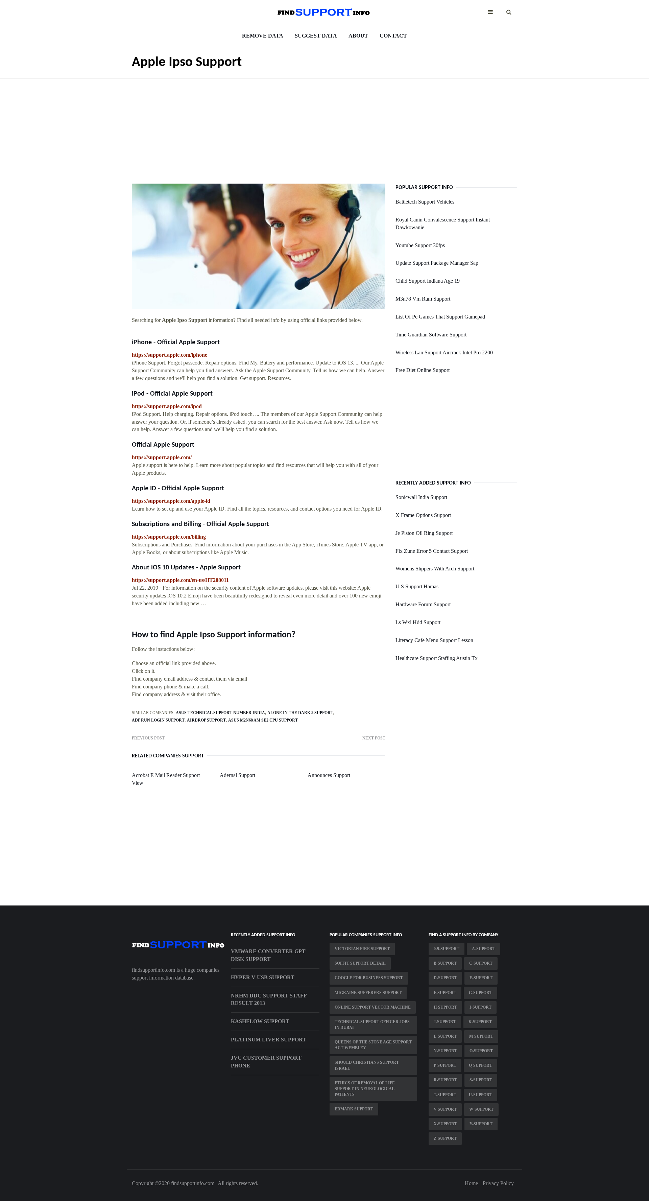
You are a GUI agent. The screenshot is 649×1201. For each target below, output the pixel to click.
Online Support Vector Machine (373, 1007)
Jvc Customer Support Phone (266, 1061)
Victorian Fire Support (362, 948)
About (358, 36)
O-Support (481, 1051)
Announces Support (329, 775)
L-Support (445, 1036)
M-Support (481, 1036)
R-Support (445, 1080)
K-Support (480, 1021)
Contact (393, 36)
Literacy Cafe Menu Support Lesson (434, 640)
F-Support (445, 992)
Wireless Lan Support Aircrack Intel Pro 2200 (444, 352)
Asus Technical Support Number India (220, 712)
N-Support (445, 1051)
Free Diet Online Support (422, 370)
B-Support (445, 963)
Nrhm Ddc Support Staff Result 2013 (269, 999)
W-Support (481, 1109)
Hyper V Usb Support (262, 977)
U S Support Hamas (416, 586)
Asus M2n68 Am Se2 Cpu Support (263, 720)
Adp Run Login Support (158, 720)
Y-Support (481, 1124)
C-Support (480, 963)
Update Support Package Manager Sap (436, 263)
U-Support (480, 1094)
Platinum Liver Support (268, 1039)
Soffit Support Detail (360, 963)
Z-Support (445, 1138)
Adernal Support (237, 775)
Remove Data (262, 36)
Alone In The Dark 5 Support (300, 712)
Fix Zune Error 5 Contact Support (431, 551)
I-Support (480, 1007)
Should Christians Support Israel (367, 1065)
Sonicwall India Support (421, 497)
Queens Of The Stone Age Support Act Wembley (373, 1045)
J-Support (445, 1021)
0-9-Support (446, 948)
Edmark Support (354, 1109)
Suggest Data (316, 36)
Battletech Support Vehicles (424, 202)
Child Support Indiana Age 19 (427, 281)
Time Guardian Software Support (430, 334)
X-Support (445, 1124)
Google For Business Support (369, 977)
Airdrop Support (206, 720)
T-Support (445, 1094)
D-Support (445, 977)
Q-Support (480, 1065)
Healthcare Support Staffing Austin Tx (436, 658)
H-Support (445, 1007)
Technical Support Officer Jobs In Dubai (372, 1024)
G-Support (480, 992)
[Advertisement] (324, 126)
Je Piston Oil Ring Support (424, 533)
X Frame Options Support (423, 515)
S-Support (481, 1080)
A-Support (483, 948)
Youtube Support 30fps (420, 245)
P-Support (445, 1065)
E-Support (481, 977)
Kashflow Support (260, 1021)
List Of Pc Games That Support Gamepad (440, 317)
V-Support (445, 1109)
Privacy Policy (498, 1183)
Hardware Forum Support (423, 604)
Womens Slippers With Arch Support (434, 568)
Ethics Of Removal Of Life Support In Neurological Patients (365, 1089)
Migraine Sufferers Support (368, 992)
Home (471, 1183)
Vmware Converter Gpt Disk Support (268, 955)
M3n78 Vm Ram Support (422, 299)
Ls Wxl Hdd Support (417, 622)
